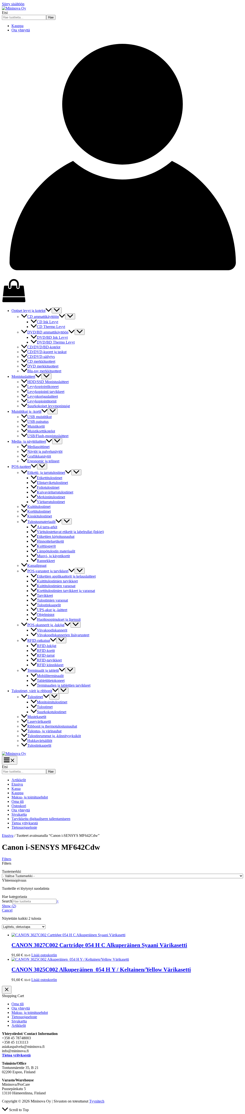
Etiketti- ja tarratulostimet (46, 473)
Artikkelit (18, 780)
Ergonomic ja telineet (43, 461)
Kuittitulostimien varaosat (56, 586)
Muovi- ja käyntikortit (53, 556)
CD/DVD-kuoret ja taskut (47, 352)
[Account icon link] (122, 276)
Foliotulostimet (48, 487)
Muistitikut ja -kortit (26, 411)
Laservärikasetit (39, 721)
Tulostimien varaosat (52, 600)
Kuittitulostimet (38, 507)
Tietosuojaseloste (24, 827)
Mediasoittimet (38, 447)
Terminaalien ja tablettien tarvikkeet (63, 685)
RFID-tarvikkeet (49, 660)
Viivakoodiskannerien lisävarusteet (63, 635)
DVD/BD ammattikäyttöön (47, 332)
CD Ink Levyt (47, 322)
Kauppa (17, 26)
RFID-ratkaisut (38, 640)
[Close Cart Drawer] (6, 990)
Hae (51, 17)
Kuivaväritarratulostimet (55, 492)
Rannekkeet (46, 561)
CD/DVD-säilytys (41, 357)
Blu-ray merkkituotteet (44, 371)
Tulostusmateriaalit (41, 522)
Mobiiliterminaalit (50, 676)
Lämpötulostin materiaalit (56, 551)
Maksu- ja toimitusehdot (29, 797)
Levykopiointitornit (41, 401)
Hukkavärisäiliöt (39, 741)
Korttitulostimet (39, 511)
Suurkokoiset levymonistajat (48, 406)
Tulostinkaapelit (49, 605)
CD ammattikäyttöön (43, 317)
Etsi (5, 13)
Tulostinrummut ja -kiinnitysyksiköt (54, 736)
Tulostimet (35, 697)
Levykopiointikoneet (43, 387)
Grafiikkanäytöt (39, 456)
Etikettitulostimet (49, 478)
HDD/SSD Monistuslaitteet (48, 382)
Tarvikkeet (45, 595)
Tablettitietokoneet (51, 680)
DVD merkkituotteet (42, 366)
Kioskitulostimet (39, 516)
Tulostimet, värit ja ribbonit (31, 691)
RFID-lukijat (46, 646)
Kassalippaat (36, 565)
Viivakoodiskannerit (52, 630)
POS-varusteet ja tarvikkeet (47, 571)
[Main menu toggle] (9, 760)
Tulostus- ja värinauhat (44, 731)
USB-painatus (38, 421)
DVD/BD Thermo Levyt (56, 342)
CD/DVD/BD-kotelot (43, 347)
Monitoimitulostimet (52, 702)
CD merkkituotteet (41, 361)
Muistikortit (36, 426)
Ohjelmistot (45, 615)
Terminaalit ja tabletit (43, 670)
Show (9, 906)
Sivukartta (19, 814)
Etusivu (17, 784)
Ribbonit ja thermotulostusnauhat (52, 726)
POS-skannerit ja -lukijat (45, 625)
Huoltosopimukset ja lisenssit (59, 619)
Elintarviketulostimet (52, 483)
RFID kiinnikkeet (50, 665)
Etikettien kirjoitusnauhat (55, 536)
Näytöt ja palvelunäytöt (44, 451)
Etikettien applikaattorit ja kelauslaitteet (66, 576)
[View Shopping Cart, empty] (122, 291)
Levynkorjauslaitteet (42, 396)
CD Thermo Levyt (51, 327)
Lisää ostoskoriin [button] (44, 955)
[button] (48, 311)
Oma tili (17, 801)
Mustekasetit (36, 717)
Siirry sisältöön (13, 4)
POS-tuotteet (21, 467)
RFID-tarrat (46, 655)
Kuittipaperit (46, 546)
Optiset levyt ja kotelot (28, 311)
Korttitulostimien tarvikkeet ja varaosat (66, 591)
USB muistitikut (39, 417)
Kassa (16, 789)
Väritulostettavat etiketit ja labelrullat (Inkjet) (70, 532)
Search (7, 901)
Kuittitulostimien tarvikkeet (57, 581)
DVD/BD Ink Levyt (52, 337)
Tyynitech (96, 1101)
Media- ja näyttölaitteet (28, 441)
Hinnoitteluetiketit (50, 541)
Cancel (7, 910)
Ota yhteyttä (20, 30)
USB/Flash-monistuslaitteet (47, 436)
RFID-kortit (46, 651)
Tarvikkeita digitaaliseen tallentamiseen (40, 819)
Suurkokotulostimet (51, 712)
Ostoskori (18, 806)
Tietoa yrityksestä (24, 823)
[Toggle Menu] (57, 310)
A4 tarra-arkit (47, 527)
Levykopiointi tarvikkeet (45, 392)
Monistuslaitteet (23, 376)
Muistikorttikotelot (41, 431)
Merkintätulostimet (51, 497)
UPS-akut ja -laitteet (52, 610)
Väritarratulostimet (51, 502)
